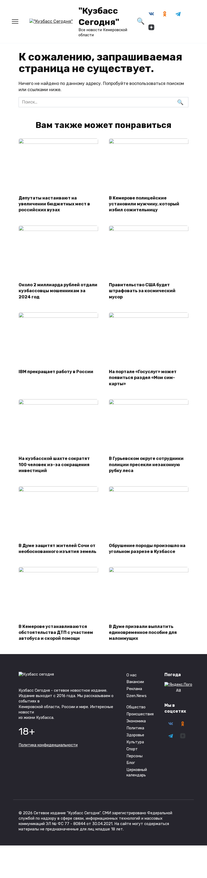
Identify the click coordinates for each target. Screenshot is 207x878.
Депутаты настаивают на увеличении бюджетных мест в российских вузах (54, 203)
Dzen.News (136, 696)
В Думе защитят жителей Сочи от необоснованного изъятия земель (57, 548)
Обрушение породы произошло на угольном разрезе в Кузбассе (147, 548)
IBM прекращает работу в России (56, 371)
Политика (135, 728)
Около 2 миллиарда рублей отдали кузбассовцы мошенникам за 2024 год (58, 290)
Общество (136, 707)
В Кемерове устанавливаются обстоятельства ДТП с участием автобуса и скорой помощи (56, 632)
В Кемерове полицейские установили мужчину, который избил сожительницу (144, 203)
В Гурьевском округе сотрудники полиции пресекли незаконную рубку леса (146, 464)
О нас (131, 675)
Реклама (134, 689)
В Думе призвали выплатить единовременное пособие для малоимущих (143, 632)
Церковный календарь (136, 772)
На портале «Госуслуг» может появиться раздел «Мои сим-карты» (143, 377)
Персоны (134, 756)
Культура (135, 742)
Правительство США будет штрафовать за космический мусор (142, 290)
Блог (130, 763)
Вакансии (135, 682)
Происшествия (140, 714)
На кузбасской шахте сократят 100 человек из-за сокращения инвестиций (54, 464)
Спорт (132, 749)
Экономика (136, 721)
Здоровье (135, 735)
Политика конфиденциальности (48, 745)
